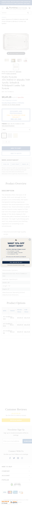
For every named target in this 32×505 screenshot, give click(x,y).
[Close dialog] (30, 240)
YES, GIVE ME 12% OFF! (16, 262)
